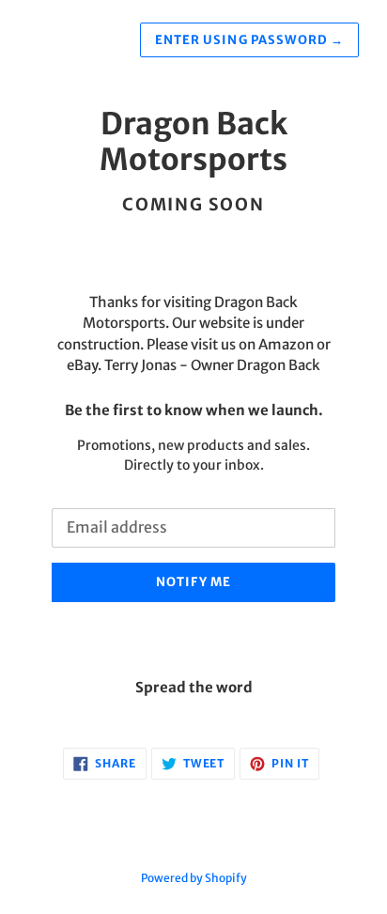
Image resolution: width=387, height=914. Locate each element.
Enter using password (249, 40)
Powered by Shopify (194, 878)
